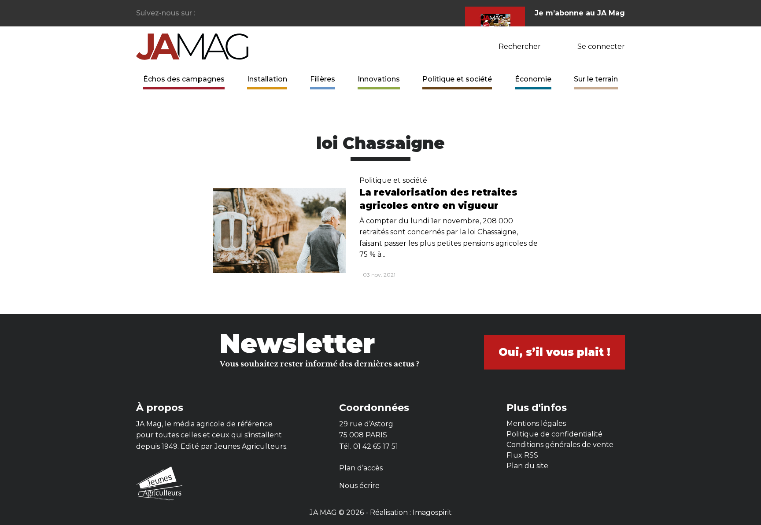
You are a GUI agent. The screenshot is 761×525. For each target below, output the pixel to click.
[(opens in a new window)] (202, 13)
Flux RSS (522, 455)
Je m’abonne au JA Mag (580, 13)
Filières (322, 79)
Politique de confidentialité (554, 434)
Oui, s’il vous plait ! (554, 352)
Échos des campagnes (184, 79)
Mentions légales (536, 423)
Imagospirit (432, 512)
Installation (267, 79)
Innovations (379, 79)
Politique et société (457, 79)
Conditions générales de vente (559, 444)
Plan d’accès (361, 468)
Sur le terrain (596, 79)
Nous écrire (359, 485)
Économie (533, 79)
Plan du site (527, 466)
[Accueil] (192, 46)
